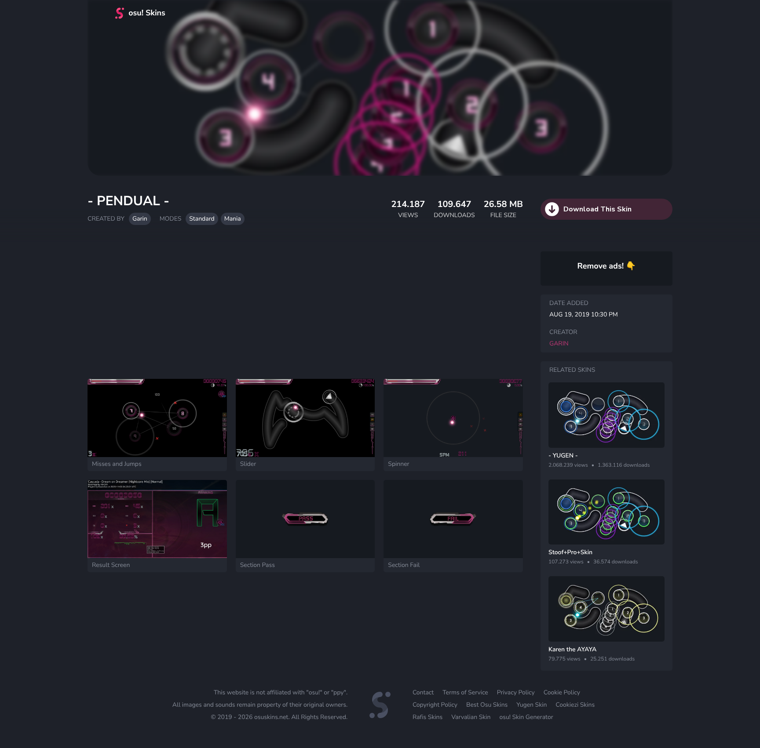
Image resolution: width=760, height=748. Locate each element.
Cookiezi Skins (575, 705)
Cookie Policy (562, 692)
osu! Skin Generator (526, 717)
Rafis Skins (427, 717)
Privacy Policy (516, 692)
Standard (201, 218)
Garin (139, 218)
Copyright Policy (435, 705)
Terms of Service (465, 692)
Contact (423, 692)
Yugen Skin (531, 705)
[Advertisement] (305, 306)
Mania (232, 218)
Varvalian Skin (470, 717)
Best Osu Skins (487, 705)
